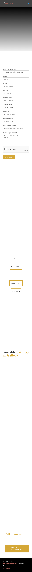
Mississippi (16, 283)
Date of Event (7, 97)
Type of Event (7, 104)
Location (6, 112)
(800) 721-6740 (21, 191)
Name (6, 76)
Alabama (16, 291)
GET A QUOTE (9, 157)
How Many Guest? (9, 126)
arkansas (16, 275)
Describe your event (10, 133)
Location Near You (9, 69)
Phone (6, 90)
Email (5, 83)
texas (16, 258)
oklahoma (16, 267)
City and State (8, 119)
